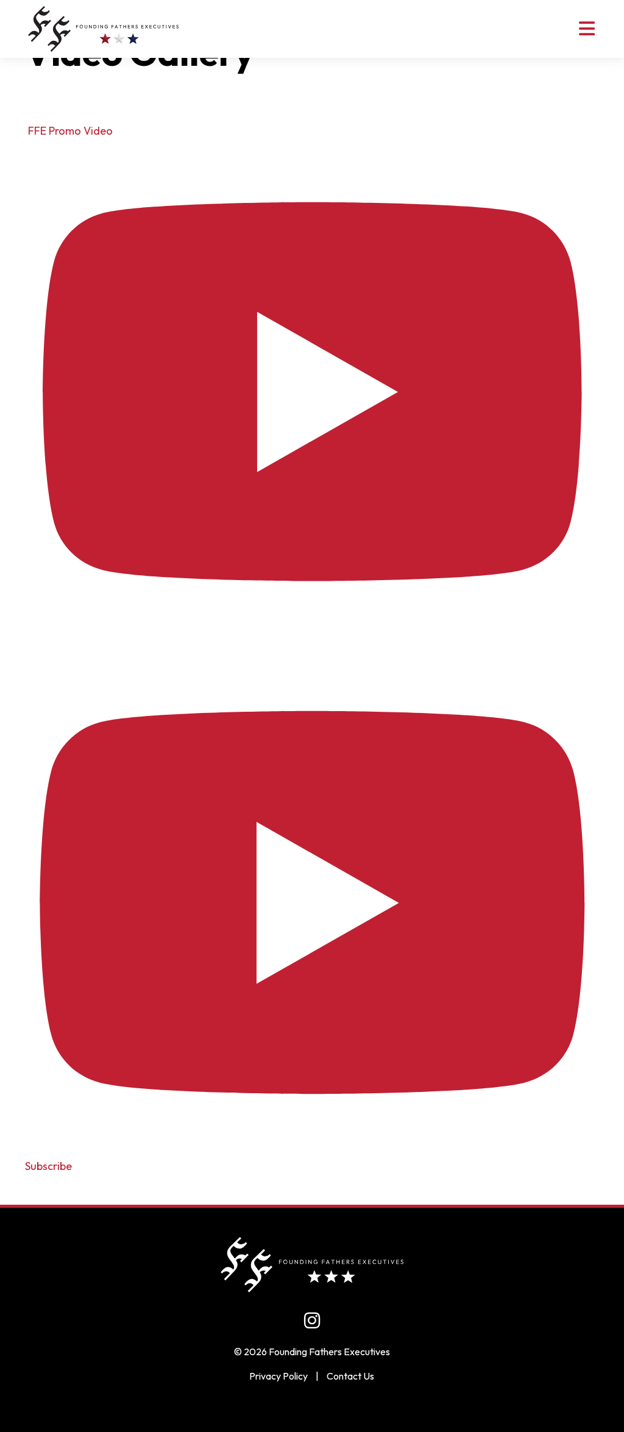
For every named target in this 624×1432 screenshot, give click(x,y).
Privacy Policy (278, 1376)
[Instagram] (312, 1320)
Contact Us (350, 1376)
